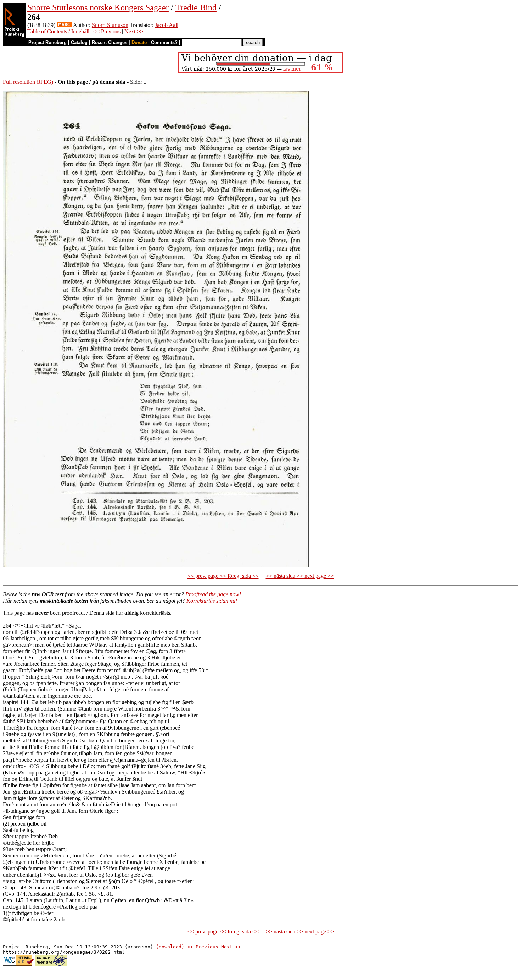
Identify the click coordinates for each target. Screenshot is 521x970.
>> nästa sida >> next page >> (300, 576)
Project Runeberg (47, 42)
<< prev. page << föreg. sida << (223, 576)
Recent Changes (109, 42)
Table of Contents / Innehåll (58, 31)
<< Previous (107, 31)
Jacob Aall (166, 25)
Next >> (133, 31)
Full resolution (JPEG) (28, 82)
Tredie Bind (196, 7)
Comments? (164, 42)
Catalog (79, 42)
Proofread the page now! (213, 594)
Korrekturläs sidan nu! (211, 601)
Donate (139, 42)
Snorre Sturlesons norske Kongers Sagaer (98, 7)
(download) (170, 946)
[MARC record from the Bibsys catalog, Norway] (64, 25)
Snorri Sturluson (110, 25)
